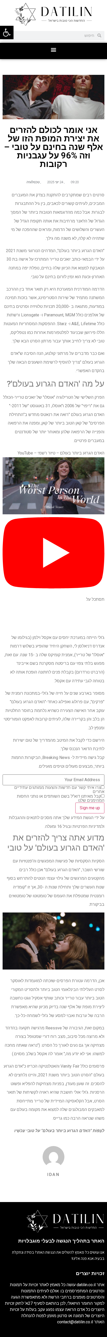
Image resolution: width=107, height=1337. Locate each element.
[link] (7, 32)
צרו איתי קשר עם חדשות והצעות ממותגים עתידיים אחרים (59, 790)
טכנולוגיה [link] (32, 182)
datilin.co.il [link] (86, 1284)
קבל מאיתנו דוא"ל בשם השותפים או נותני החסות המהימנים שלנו (60, 798)
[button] (53, 49)
